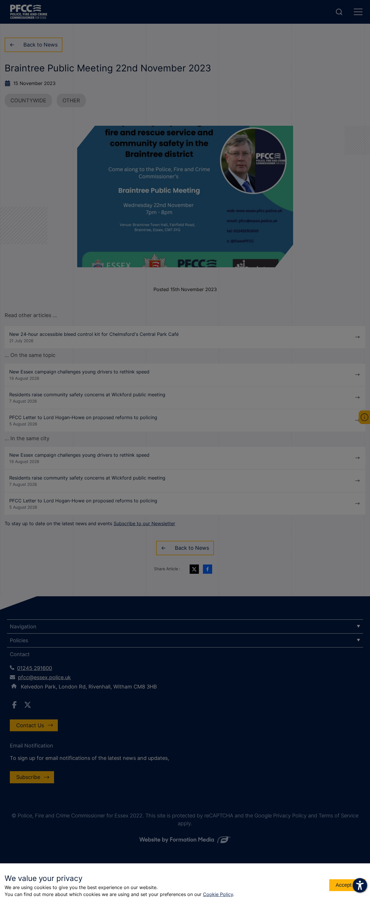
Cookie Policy (218, 894)
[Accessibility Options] (360, 885)
